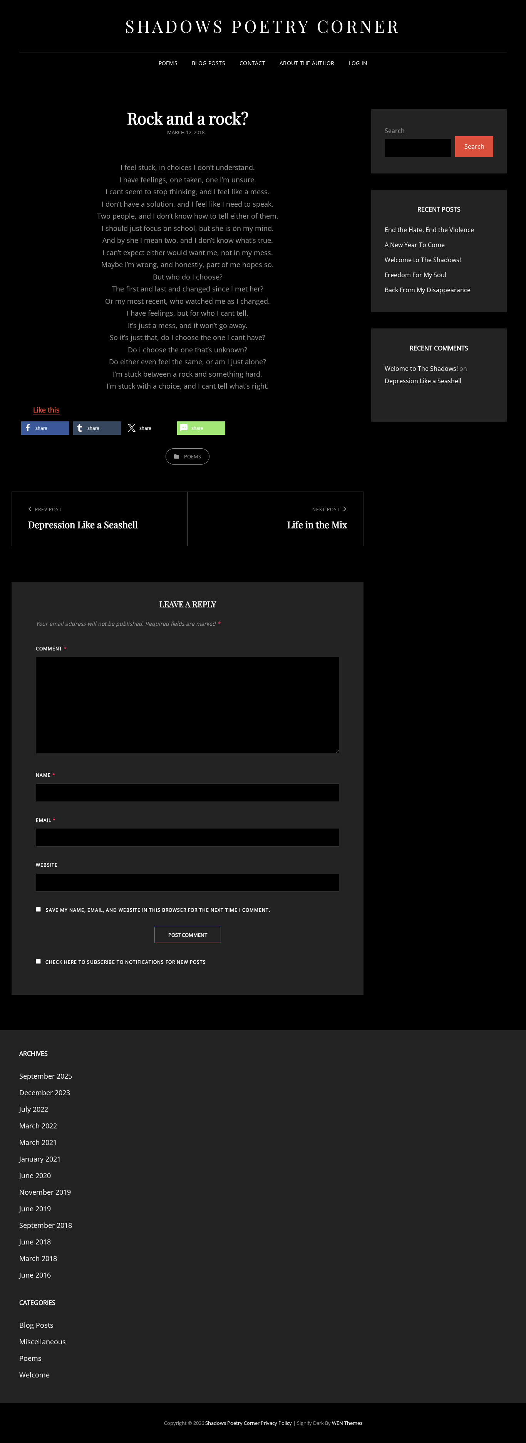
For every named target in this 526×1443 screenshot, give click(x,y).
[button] (45, 428)
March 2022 (38, 1125)
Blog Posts (208, 63)
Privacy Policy (276, 1422)
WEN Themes (347, 1422)
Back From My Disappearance (428, 290)
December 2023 (44, 1092)
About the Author (307, 63)
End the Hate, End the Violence (429, 230)
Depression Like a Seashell (423, 381)
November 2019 (45, 1192)
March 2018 (38, 1258)
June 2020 (35, 1175)
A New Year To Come (415, 245)
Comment (51, 648)
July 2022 (33, 1109)
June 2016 (35, 1275)
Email (46, 820)
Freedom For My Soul (415, 275)
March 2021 (38, 1142)
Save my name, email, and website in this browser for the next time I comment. (158, 910)
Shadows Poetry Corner (263, 25)
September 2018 (45, 1225)
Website (47, 865)
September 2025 (45, 1076)
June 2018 (35, 1241)
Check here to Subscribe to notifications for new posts (125, 962)
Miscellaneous (42, 1341)
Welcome (34, 1374)
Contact (252, 63)
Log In (358, 63)
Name (45, 775)
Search (395, 130)
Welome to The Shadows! (421, 368)
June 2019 (35, 1208)
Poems (168, 63)
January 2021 (40, 1158)
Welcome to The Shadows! (423, 260)
